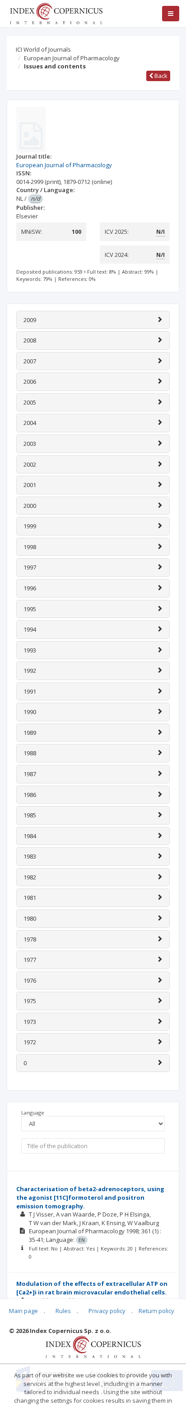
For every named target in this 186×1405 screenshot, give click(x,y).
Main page (23, 1311)
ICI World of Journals (43, 49)
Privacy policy (107, 1311)
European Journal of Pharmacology (72, 58)
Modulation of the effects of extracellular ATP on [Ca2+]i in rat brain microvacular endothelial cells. (91, 1287)
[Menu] (170, 13)
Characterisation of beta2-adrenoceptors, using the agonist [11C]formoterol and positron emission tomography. (90, 1197)
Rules (63, 1311)
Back (160, 76)
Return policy (156, 1311)
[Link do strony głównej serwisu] (56, 13)
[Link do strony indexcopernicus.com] (93, 1346)
